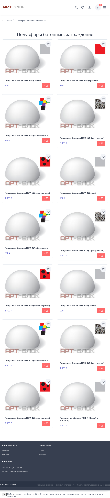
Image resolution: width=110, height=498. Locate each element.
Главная (9, 21)
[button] (76, 7)
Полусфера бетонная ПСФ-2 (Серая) (78, 193)
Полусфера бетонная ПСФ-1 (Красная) (79, 80)
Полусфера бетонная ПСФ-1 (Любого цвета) (26, 135)
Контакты (6, 454)
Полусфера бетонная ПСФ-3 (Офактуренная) (82, 363)
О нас (41, 451)
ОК (4, 494)
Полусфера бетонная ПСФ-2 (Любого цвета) (26, 248)
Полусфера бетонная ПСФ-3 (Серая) (78, 305)
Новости (42, 454)
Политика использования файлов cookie (93, 485)
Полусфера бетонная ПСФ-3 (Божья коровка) (27, 418)
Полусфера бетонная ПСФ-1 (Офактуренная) (82, 138)
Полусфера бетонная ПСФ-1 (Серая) (23, 80)
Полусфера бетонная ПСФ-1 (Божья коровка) (27, 193)
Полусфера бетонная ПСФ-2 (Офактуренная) (82, 250)
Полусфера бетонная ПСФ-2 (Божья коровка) (27, 305)
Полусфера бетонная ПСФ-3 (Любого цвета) (26, 360)
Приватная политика (45, 485)
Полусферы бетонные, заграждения (31, 21)
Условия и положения (65, 485)
